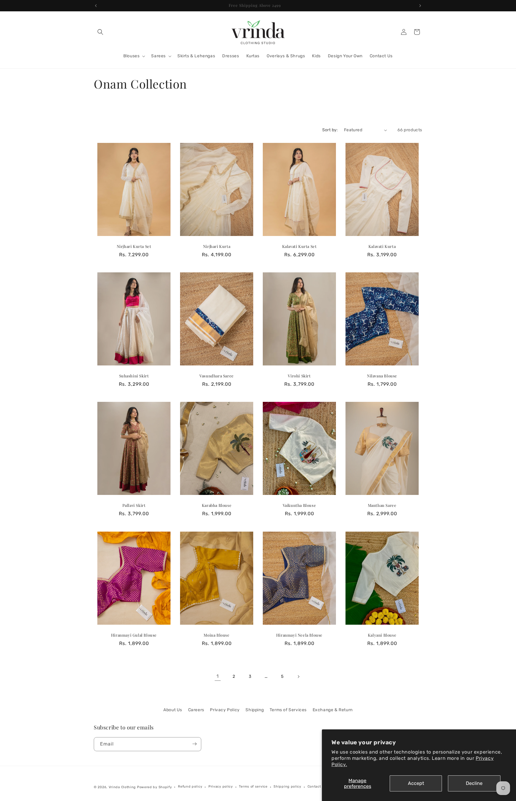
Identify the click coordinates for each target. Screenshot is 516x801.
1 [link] (217, 676)
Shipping (254, 709)
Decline (474, 783)
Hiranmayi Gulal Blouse (134, 635)
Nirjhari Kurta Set (134, 246)
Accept (416, 783)
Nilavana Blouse (382, 376)
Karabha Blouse (216, 505)
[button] (100, 31)
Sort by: (330, 129)
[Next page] (298, 676)
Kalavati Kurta (382, 246)
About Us (172, 709)
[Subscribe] (194, 744)
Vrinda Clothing (122, 787)
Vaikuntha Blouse (299, 505)
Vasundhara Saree (216, 376)
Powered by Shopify (154, 787)
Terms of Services (288, 709)
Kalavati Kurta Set (299, 246)
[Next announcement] (420, 5)
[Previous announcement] (95, 5)
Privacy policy (220, 787)
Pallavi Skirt (134, 505)
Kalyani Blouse (382, 635)
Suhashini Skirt (134, 376)
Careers (196, 709)
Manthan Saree (382, 505)
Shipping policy (287, 787)
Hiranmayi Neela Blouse (299, 635)
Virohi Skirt (299, 376)
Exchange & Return (333, 709)
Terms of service (253, 787)
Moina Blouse (216, 635)
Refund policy (190, 787)
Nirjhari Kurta (216, 246)
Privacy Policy (224, 709)
